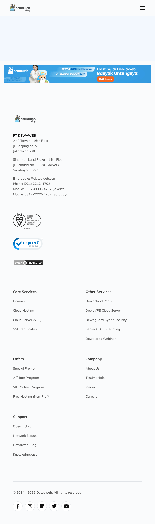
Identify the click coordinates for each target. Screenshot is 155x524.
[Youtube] (66, 506)
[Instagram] (30, 506)
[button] (142, 8)
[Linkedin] (42, 506)
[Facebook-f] (18, 506)
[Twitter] (54, 506)
